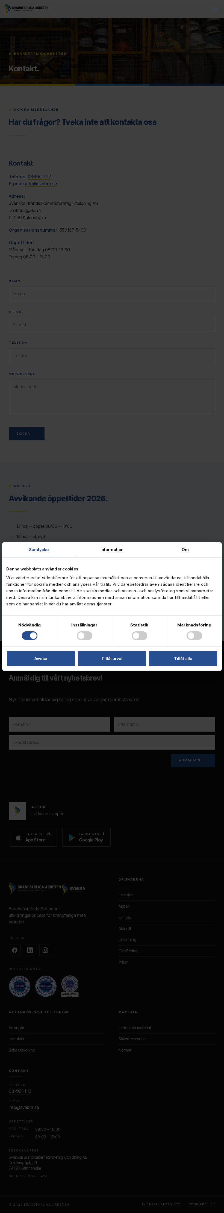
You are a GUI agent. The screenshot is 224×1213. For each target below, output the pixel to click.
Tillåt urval (111, 658)
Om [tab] (185, 549)
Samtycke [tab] (39, 549)
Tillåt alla (183, 658)
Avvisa (40, 658)
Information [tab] (112, 549)
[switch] (84, 635)
